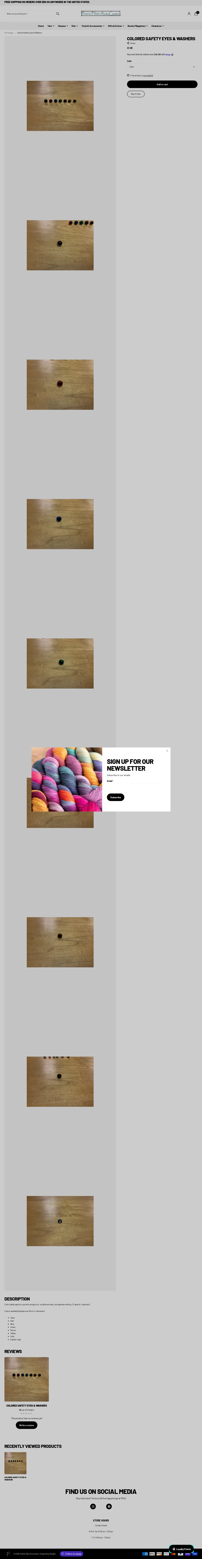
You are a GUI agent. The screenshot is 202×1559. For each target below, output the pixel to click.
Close (167, 750)
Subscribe (115, 797)
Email (110, 780)
